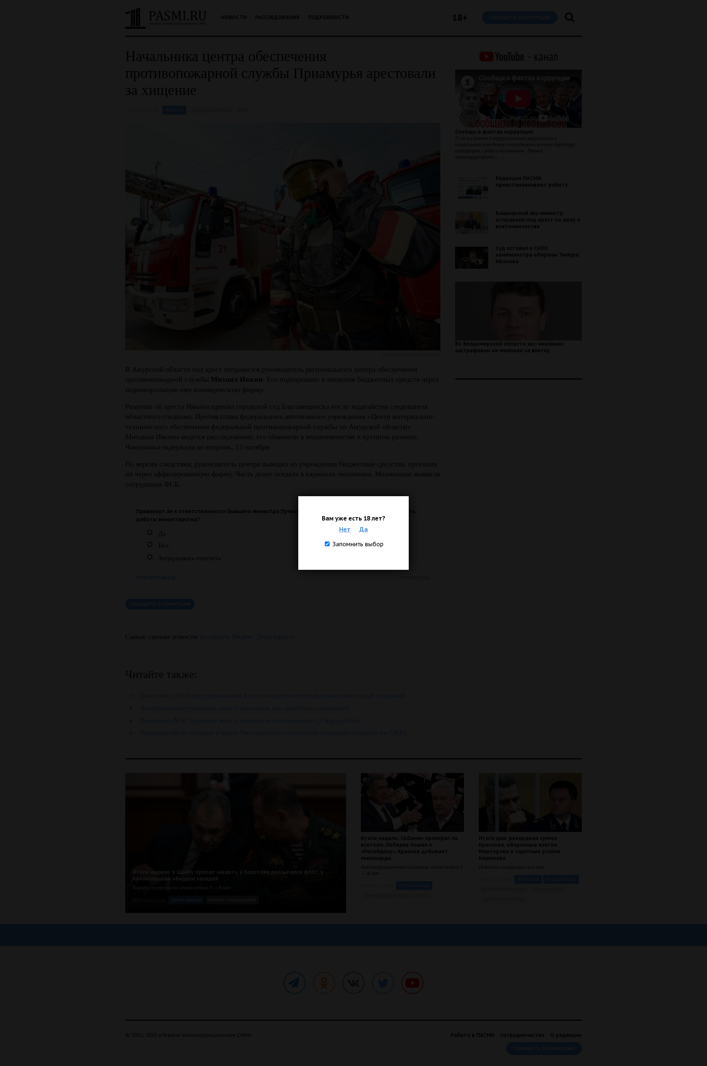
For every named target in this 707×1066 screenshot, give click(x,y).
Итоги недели (186, 900)
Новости (234, 17)
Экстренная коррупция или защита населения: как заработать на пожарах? (245, 708)
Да (363, 529)
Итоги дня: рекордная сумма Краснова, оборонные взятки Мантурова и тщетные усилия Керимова (519, 848)
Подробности (328, 17)
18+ (459, 17)
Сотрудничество (522, 1035)
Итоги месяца (414, 885)
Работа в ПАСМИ (472, 1035)
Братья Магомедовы (504, 889)
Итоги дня (528, 879)
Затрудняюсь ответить (189, 558)
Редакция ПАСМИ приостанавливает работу (532, 181)
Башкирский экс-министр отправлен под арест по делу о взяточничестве (538, 220)
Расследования (277, 17)
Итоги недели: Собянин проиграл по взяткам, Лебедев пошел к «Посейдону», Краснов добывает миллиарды (409, 848)
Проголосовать (156, 577)
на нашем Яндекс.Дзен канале (247, 636)
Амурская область (212, 110)
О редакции (566, 1035)
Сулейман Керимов (503, 899)
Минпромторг (549, 889)
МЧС (243, 110)
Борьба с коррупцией (232, 900)
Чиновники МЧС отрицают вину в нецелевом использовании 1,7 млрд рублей (250, 720)
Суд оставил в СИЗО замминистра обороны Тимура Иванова (537, 255)
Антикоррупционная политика (396, 895)
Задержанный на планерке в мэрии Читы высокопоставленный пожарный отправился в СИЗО (273, 733)
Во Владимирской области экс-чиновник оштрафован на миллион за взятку (509, 347)
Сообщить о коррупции (519, 17)
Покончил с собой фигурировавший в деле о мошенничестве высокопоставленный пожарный (272, 695)
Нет (345, 529)
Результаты (415, 577)
